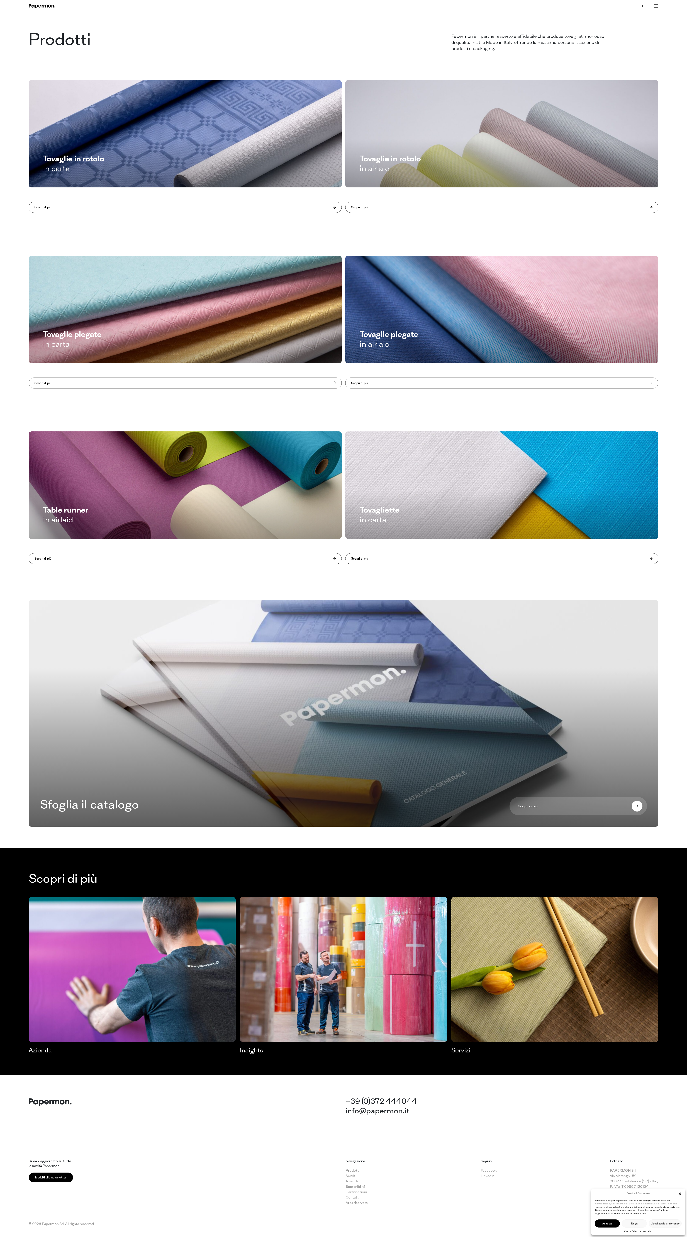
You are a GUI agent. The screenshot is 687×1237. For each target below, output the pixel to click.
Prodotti (352, 1170)
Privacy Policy (645, 1230)
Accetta (607, 1223)
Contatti (352, 1197)
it (643, 6)
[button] (680, 1193)
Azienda (352, 1181)
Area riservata (357, 1202)
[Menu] (656, 6)
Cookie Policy (630, 1230)
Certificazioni (356, 1192)
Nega (634, 1223)
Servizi (351, 1175)
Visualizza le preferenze (665, 1223)
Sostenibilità (356, 1186)
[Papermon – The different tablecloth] (42, 6)
